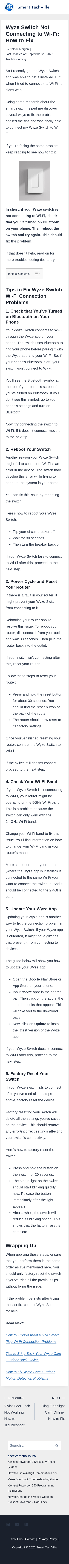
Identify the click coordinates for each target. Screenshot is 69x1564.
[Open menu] (61, 7)
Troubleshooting (16, 59)
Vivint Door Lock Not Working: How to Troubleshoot (17, 1412)
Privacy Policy (47, 1539)
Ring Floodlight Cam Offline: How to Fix (53, 1409)
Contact (30, 1539)
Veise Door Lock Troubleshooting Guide (33, 1479)
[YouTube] (17, 1524)
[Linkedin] (26, 1524)
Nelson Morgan (19, 49)
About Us (16, 1539)
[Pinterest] (8, 1524)
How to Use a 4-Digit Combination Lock (32, 1473)
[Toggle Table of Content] (35, 273)
